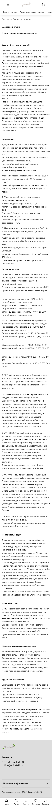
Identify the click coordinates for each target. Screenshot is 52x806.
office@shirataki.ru (12, 765)
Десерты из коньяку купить (32, 12)
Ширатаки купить (9, 12)
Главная (5, 19)
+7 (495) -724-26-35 (13, 761)
